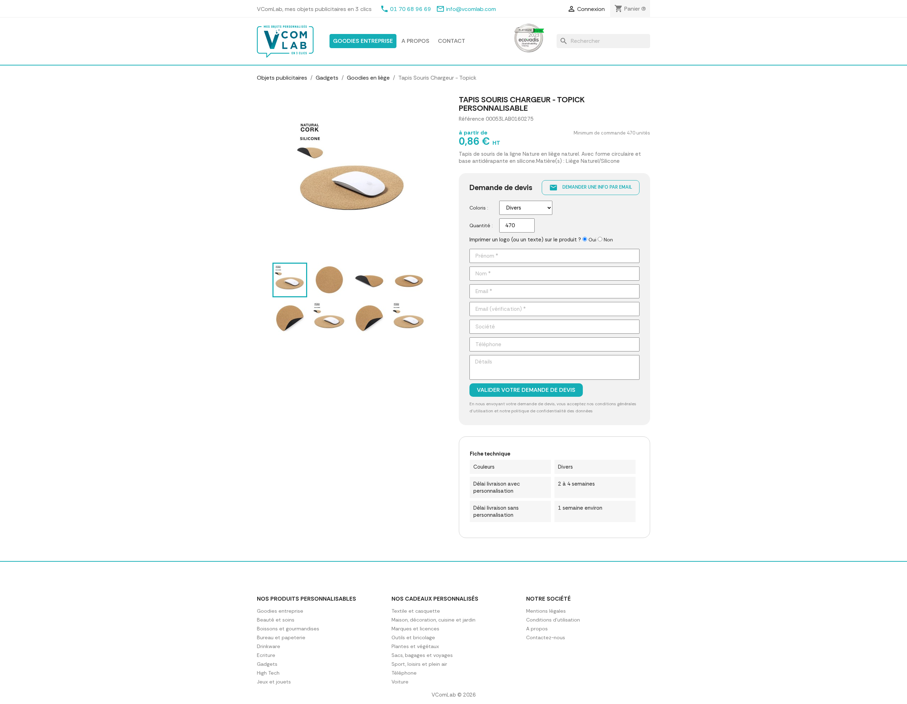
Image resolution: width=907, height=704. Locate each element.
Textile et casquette (415, 611)
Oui (592, 239)
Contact (451, 41)
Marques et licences (415, 628)
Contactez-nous (545, 637)
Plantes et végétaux (415, 646)
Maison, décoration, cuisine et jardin (433, 620)
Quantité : (481, 225)
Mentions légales (546, 611)
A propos (415, 41)
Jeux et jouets (274, 682)
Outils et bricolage (413, 637)
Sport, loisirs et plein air (419, 664)
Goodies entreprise (363, 41)
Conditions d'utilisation (553, 620)
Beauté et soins (275, 620)
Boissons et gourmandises (288, 628)
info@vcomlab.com (471, 9)
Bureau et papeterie (281, 637)
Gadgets (267, 664)
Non (608, 239)
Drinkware (268, 646)
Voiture (400, 682)
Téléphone (404, 673)
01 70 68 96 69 (410, 9)
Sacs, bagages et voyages (422, 655)
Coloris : (478, 208)
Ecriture (266, 655)
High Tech (268, 673)
